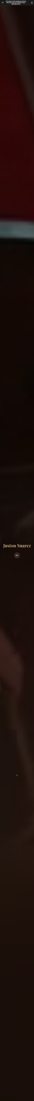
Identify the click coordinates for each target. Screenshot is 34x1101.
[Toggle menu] (32, 3)
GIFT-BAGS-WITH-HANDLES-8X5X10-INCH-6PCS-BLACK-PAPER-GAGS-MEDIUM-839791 (16, 3)
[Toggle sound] (17, 555)
